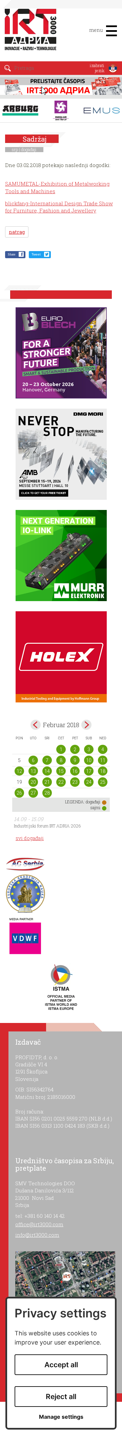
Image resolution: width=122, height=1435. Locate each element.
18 (102, 771)
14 (47, 771)
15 (61, 771)
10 (89, 760)
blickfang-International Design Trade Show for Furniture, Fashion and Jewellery (59, 207)
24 (89, 782)
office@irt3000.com (39, 1224)
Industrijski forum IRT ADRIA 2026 (47, 826)
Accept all (61, 1364)
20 (33, 782)
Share (11, 254)
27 (33, 793)
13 (33, 771)
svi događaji (30, 838)
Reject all (61, 1396)
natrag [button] (17, 232)
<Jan (35, 725)
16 (75, 771)
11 (102, 760)
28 (47, 793)
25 (102, 782)
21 (47, 782)
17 (89, 771)
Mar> (86, 725)
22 (61, 782)
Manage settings (61, 1417)
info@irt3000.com (37, 1234)
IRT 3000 (32, 33)
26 (19, 793)
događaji (29, 149)
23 (75, 782)
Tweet (36, 254)
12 (19, 771)
